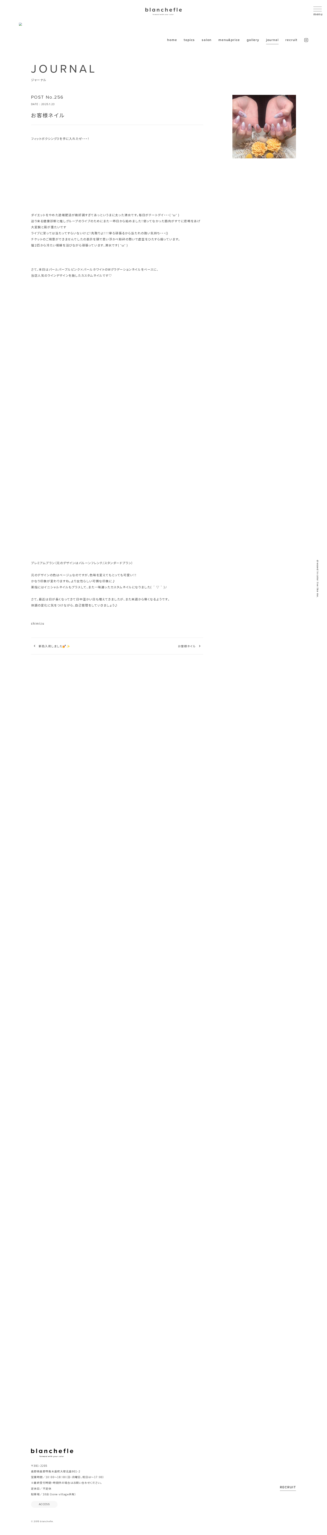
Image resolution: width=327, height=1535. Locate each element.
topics (189, 39)
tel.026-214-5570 (208, 1052)
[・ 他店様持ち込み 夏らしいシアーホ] (163, 1208)
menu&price (229, 39)
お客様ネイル (187, 646)
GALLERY (163, 954)
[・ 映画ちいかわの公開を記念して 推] (43, 1208)
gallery (253, 39)
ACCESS (192, 1124)
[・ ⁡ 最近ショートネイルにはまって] (103, 1208)
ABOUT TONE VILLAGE (163, 1322)
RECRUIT (288, 1487)
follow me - (160, 1237)
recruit (291, 39)
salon (207, 39)
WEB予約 (217, 1092)
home (172, 39)
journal (272, 39)
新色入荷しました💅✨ (54, 646)
